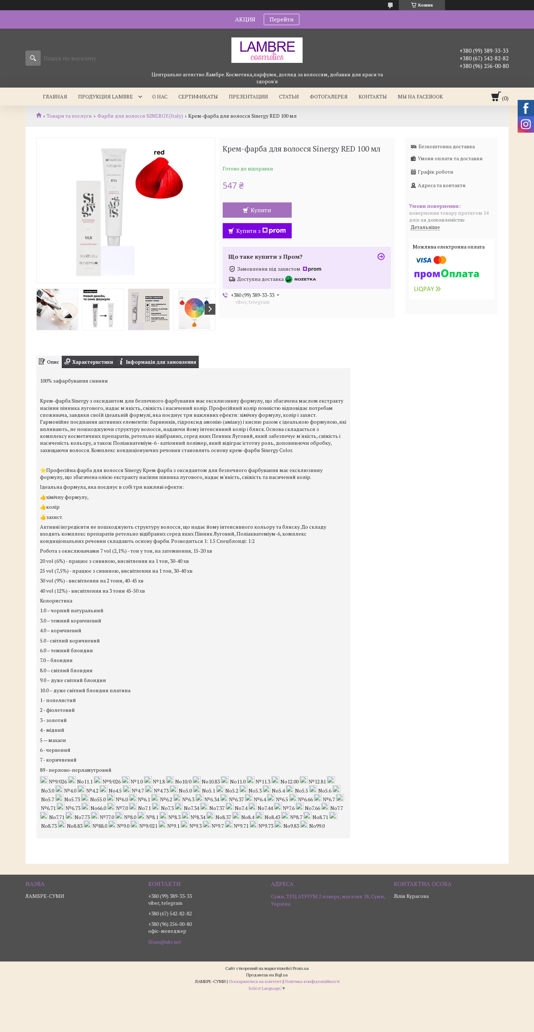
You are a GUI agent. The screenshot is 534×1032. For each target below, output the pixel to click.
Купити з (248, 231)
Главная (55, 96)
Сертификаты (198, 96)
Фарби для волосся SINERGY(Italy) (140, 116)
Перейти (282, 19)
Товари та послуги (69, 116)
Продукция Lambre (105, 96)
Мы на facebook (420, 96)
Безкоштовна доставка (446, 146)
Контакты (373, 96)
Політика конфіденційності (312, 981)
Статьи (289, 96)
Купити (261, 210)
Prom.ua (301, 968)
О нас (159, 96)
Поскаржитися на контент (255, 981)
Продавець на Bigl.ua (267, 974)
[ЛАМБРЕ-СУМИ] (267, 49)
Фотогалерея (329, 96)
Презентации (248, 96)
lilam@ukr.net (164, 942)
